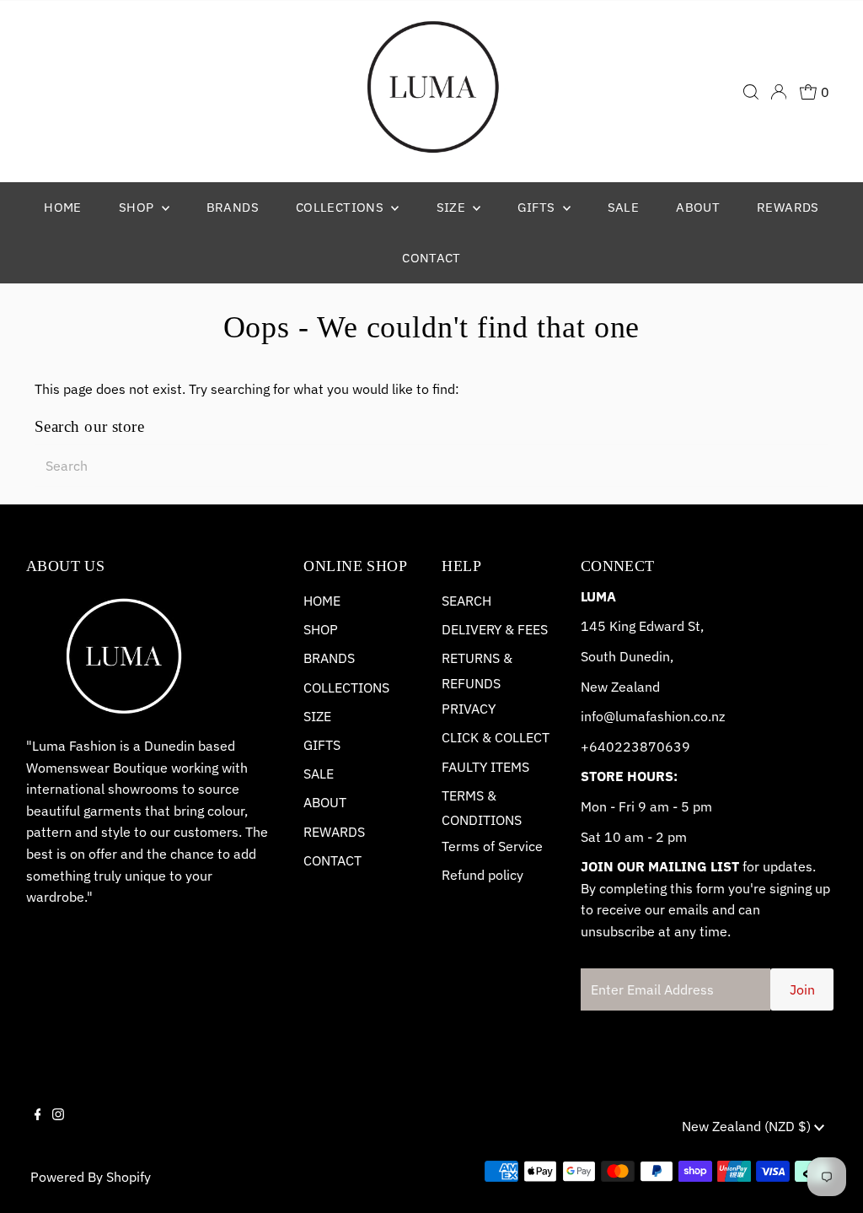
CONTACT (332, 860)
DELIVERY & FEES (495, 629)
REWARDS (334, 831)
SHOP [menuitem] (138, 207)
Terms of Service (492, 846)
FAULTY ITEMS (485, 766)
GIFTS (321, 744)
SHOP (320, 629)
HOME (321, 600)
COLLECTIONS (346, 687)
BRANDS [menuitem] (232, 207)
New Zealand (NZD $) (748, 1126)
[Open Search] (750, 92)
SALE (318, 773)
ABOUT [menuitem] (698, 207)
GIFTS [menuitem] (537, 207)
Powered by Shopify (90, 1176)
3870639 (660, 746)
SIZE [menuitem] (453, 207)
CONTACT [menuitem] (431, 258)
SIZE (317, 716)
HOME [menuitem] (63, 207)
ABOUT (324, 802)
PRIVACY (469, 708)
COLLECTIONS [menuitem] (342, 207)
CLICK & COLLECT (495, 737)
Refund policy (482, 874)
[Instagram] (58, 1128)
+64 (593, 746)
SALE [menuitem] (624, 207)
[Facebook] (38, 1128)
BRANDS (329, 658)
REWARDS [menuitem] (788, 207)
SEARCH (466, 600)
